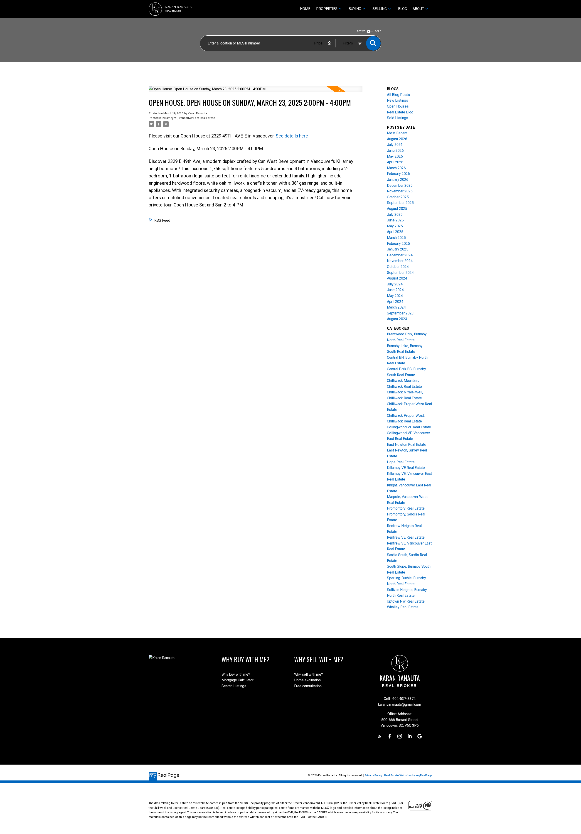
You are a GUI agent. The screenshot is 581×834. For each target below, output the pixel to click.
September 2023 (400, 313)
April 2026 (395, 162)
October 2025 (398, 197)
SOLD (378, 31)
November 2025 (400, 191)
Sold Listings (397, 118)
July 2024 (395, 284)
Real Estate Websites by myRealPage (408, 775)
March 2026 (396, 168)
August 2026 (397, 139)
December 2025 (400, 185)
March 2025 (396, 237)
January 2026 (397, 179)
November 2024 (400, 261)
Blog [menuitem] (402, 9)
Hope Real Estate (401, 462)
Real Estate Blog (400, 112)
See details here (292, 136)
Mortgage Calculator (238, 680)
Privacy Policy (373, 775)
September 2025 (400, 203)
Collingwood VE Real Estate (409, 427)
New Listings (397, 100)
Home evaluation (307, 680)
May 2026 (395, 156)
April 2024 (395, 301)
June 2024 (395, 290)
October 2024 (398, 267)
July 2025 (395, 214)
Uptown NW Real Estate (406, 601)
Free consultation (308, 686)
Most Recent (397, 133)
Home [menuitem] (305, 9)
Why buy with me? (236, 674)
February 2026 (398, 174)
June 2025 (395, 220)
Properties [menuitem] (326, 9)
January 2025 (397, 249)
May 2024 (395, 296)
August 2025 (397, 208)
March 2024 (396, 307)
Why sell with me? (308, 674)
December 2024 (400, 255)
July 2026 (395, 144)
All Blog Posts (398, 95)
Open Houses (398, 106)
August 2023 (397, 319)
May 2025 (395, 226)
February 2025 (398, 243)
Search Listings (234, 686)
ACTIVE (361, 31)
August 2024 (397, 278)
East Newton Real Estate (406, 444)
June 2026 (395, 150)
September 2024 (400, 272)
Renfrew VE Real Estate (406, 537)
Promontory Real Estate (406, 508)
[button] (379, 736)
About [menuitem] (418, 9)
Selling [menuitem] (379, 9)
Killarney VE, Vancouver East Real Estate (188, 118)
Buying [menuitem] (355, 9)
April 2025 (395, 232)
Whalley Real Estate (403, 607)
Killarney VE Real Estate (406, 468)
